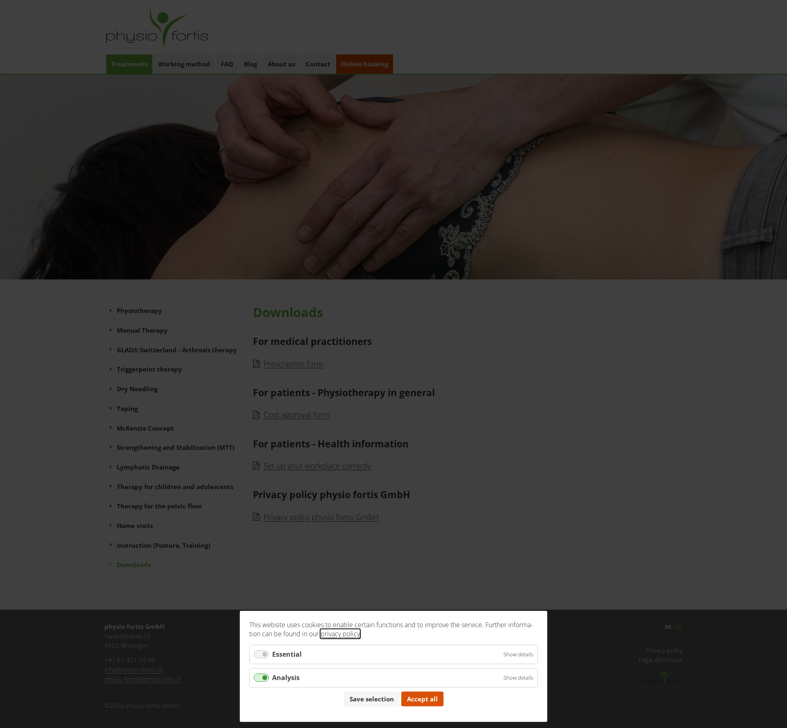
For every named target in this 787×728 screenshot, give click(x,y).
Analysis (286, 677)
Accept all (422, 699)
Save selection (372, 699)
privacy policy (340, 633)
